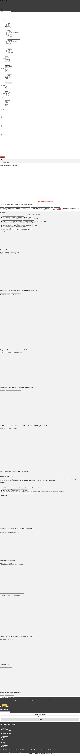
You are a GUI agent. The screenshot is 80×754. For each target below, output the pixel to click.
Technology (10, 80)
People (6, 69)
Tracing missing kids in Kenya (8, 560)
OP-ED (6, 63)
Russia (6, 104)
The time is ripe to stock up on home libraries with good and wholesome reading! (18, 220)
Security (9, 79)
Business (4, 58)
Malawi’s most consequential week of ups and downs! (13, 217)
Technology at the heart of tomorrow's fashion (12, 593)
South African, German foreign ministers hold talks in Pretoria (14, 229)
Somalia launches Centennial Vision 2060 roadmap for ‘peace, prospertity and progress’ (28, 487)
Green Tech (7, 60)
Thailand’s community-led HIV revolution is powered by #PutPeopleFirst (16, 225)
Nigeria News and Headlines (13, 32)
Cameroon (10, 40)
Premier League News (6, 734)
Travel (6, 96)
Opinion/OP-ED (4, 231)
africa (15, 207)
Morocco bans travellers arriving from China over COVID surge (16, 636)
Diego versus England (5, 664)
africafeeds (18, 207)
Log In (3, 742)
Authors (6, 56)
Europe (6, 102)
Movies (9, 75)
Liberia (9, 30)
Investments (7, 59)
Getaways (9, 73)
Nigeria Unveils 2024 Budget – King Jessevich (11, 493)
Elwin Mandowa (10, 207)
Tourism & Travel (6, 93)
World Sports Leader (6, 733)
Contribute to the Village (7, 730)
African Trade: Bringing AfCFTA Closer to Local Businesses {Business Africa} (18, 228)
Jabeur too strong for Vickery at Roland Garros (18, 490)
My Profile (4, 743)
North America (8, 106)
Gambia (9, 28)
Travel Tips (7, 95)
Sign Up (4, 746)
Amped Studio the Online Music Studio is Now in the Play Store (16, 528)
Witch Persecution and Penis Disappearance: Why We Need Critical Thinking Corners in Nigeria (25, 426)
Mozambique (10, 52)
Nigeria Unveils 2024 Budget (28, 493)
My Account (5, 745)
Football (6, 86)
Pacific (6, 105)
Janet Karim (18, 390)
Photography (7, 89)
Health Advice (8, 77)
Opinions (4, 84)
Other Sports (7, 92)
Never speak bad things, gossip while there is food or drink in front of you (16, 218)
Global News (7, 57)
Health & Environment (45, 207)
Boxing (6, 87)
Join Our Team (5, 732)
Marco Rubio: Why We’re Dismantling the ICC (11, 224)
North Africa (5, 8)
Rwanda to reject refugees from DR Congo (11, 692)
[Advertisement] (40, 147)
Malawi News (5, 736)
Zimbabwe (10, 49)
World (3, 2)
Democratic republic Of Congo (14, 39)
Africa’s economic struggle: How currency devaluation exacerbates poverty (19, 290)
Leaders (4, 6)
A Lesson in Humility (5, 249)
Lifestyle (4, 7)
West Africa (7, 26)
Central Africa (5, 3)
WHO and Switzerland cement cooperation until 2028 (13, 216)
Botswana (9, 50)
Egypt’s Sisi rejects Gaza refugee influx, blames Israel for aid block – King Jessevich (19, 491)
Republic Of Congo (11, 36)
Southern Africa (5, 9)
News (52, 207)
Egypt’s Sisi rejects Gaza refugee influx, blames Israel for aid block (50, 491)
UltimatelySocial (48, 753)
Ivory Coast (10, 27)
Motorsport (7, 88)
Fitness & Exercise (8, 82)
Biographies (7, 67)
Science (6, 78)
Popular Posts (3, 495)
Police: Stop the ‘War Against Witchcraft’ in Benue (17, 489)
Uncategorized (8, 98)
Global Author (16, 252)
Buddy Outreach (5, 487)
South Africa (10, 47)
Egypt (9, 23)
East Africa (4, 4)
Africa (3, 19)
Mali (8, 24)
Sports (3, 85)
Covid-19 (28, 207)
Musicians (10, 74)
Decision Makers (8, 66)
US (5, 103)
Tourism (6, 94)
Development (7, 61)
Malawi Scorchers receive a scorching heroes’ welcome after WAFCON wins (17, 214)
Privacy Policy (5, 737)
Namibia (9, 51)
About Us (4, 54)
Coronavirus (23, 207)
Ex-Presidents (7, 65)
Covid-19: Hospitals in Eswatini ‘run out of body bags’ (17, 204)
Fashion (6, 70)
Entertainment (7, 71)
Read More (59, 209)
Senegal (9, 31)
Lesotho (9, 48)
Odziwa (4, 489)
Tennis (6, 91)
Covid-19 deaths (34, 207)
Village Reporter (11, 530)
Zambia (9, 44)
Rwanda (9, 37)
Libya (9, 22)
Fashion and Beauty (9, 83)
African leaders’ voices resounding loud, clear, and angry (14, 471)
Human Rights (8, 76)
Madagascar (10, 34)
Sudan (9, 25)
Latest (6, 42)
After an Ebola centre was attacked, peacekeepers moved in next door (16, 222)
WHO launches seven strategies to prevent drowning (12, 226)
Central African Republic (12, 41)
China (6, 101)
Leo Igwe (18, 428)
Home (3, 18)
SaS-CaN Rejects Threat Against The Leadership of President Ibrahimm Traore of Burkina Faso (21, 221)
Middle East (7, 100)
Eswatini (9, 53)
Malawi (9, 45)
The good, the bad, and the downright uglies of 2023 (13, 350)
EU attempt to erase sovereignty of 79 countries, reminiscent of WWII (17, 387)
